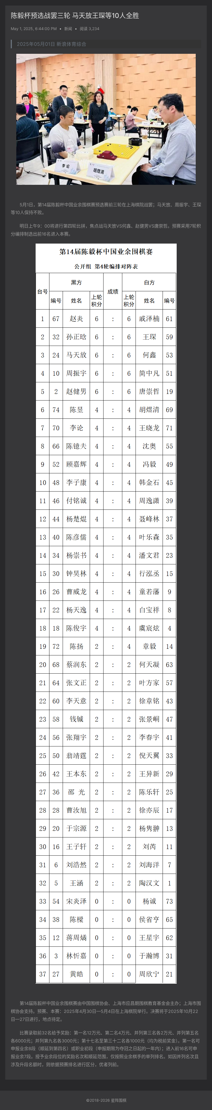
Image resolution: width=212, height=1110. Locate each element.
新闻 (68, 28)
